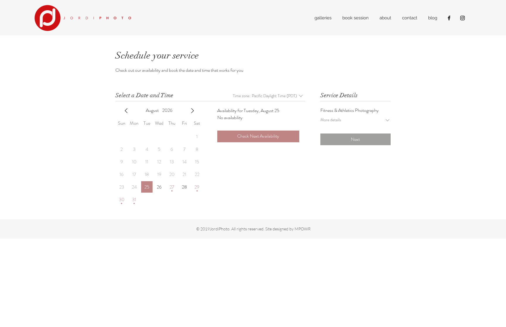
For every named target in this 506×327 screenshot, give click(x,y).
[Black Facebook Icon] (449, 18)
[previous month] (126, 110)
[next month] (192, 110)
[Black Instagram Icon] (462, 18)
